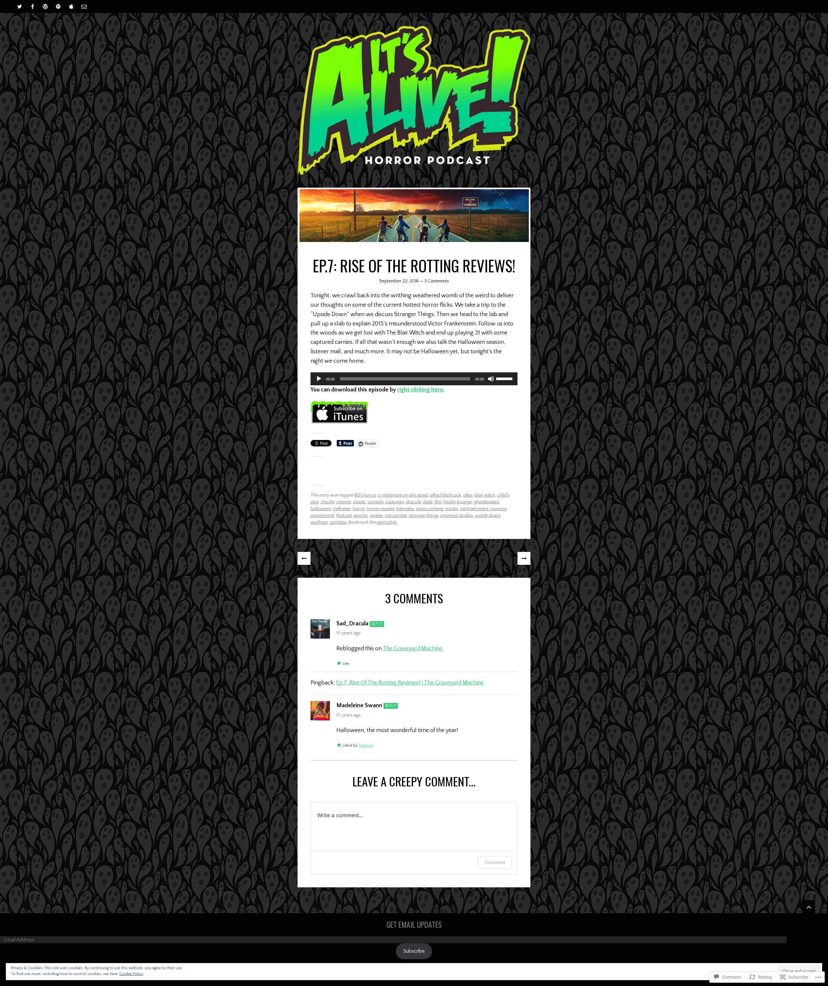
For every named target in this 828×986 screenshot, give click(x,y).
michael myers (474, 508)
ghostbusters (486, 502)
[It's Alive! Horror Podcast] (414, 100)
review (376, 515)
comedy (375, 502)
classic (359, 502)
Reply (376, 624)
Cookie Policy (131, 974)
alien (468, 495)
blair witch (484, 495)
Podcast (344, 515)
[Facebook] (32, 6)
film (437, 502)
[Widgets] (808, 906)
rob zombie (396, 515)
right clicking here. (420, 390)
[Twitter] (19, 6)
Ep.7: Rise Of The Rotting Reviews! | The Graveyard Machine (410, 683)
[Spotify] (58, 6)
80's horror (365, 495)
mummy (498, 508)
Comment (495, 862)
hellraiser (342, 508)
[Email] (84, 6)
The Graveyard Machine (412, 648)
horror (359, 508)
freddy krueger (457, 502)
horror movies (380, 508)
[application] (414, 378)
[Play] (319, 379)
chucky (327, 502)
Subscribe (414, 951)
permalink (387, 522)
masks (451, 508)
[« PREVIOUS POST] (304, 558)
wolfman (319, 522)
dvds (427, 502)
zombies (338, 522)
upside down (487, 515)
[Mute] (491, 379)
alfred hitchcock (445, 495)
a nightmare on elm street (403, 495)
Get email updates (414, 924)
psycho (361, 515)
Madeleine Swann (359, 705)
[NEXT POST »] (524, 558)
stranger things (423, 515)
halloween (320, 508)
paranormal (322, 515)
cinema (343, 502)
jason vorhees (429, 508)
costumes (394, 502)
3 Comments (436, 281)
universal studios (456, 515)
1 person (365, 745)
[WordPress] (45, 6)
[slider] (505, 378)
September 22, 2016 (399, 281)
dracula (413, 502)
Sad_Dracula (352, 623)
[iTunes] (71, 6)
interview (405, 508)
